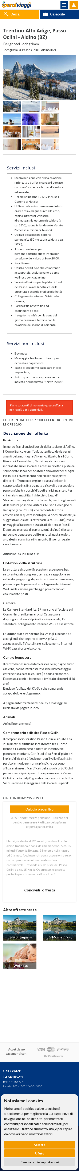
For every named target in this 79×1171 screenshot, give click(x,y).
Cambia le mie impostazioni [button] (39, 1162)
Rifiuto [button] (39, 1153)
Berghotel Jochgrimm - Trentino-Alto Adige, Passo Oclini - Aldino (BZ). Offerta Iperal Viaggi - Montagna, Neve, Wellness (16, 5)
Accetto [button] (39, 1144)
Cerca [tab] (15, 14)
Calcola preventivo (39, 809)
